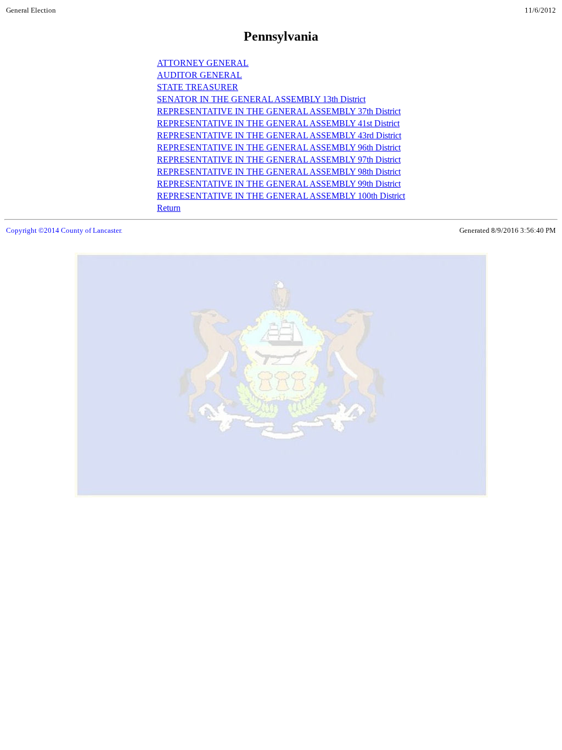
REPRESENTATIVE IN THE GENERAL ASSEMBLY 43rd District (279, 135)
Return (169, 207)
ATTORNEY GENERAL (203, 63)
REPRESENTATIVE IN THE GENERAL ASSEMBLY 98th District (279, 171)
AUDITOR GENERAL (199, 75)
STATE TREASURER (197, 87)
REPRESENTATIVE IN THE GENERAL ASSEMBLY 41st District (278, 123)
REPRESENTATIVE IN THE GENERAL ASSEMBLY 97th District (279, 159)
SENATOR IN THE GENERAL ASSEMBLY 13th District (261, 99)
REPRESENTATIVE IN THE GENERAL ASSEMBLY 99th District (279, 183)
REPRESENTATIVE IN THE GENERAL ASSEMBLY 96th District (279, 147)
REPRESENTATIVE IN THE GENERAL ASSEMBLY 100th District (281, 195)
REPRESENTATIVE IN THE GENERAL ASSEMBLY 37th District (279, 111)
